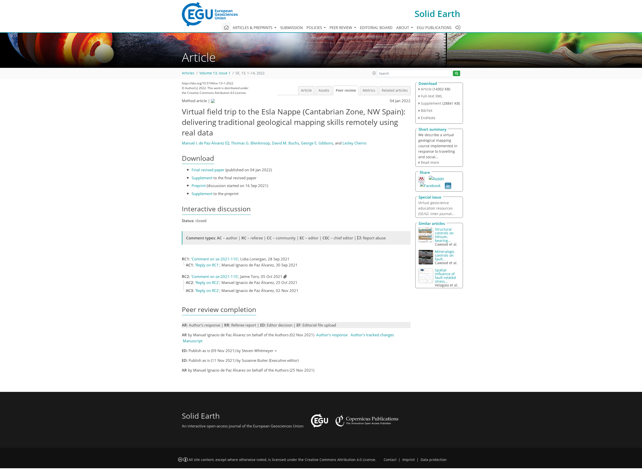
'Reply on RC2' (207, 282)
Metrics (369, 90)
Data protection (434, 459)
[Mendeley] (421, 178)
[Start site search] (456, 73)
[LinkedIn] (448, 185)
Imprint (408, 459)
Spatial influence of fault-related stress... (445, 276)
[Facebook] (430, 185)
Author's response (332, 334)
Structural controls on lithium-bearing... (444, 235)
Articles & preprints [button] (253, 27)
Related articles (395, 90)
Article (306, 90)
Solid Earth (437, 14)
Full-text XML (431, 96)
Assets (323, 90)
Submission (291, 27)
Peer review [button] (341, 27)
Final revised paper (208, 169)
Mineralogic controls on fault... (445, 255)
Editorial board (376, 27)
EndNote (428, 117)
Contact (390, 459)
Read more (430, 162)
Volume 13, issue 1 (214, 73)
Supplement (202, 177)
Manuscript (192, 340)
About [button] (403, 27)
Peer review (346, 90)
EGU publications (434, 27)
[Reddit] (436, 178)
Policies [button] (314, 27)
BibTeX (426, 110)
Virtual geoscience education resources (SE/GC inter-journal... (436, 208)
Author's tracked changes (372, 334)
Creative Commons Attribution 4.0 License (340, 459)
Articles (188, 73)
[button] (374, 73)
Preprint (199, 185)
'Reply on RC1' (207, 264)
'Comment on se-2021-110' (214, 258)
